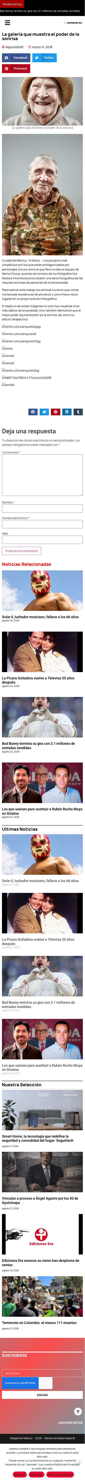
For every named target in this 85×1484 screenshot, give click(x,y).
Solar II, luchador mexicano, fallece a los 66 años (40, 617)
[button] (16, 57)
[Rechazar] (78, 1462)
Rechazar (36, 1474)
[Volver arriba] (78, 1412)
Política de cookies (60, 1474)
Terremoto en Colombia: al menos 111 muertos (39, 1323)
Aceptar (20, 1474)
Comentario (11, 452)
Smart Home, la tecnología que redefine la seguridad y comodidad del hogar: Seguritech (37, 1138)
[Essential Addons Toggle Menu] (7, 23)
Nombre (8, 502)
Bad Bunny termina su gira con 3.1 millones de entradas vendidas (40, 10)
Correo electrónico (16, 517)
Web (5, 533)
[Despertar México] (73, 23)
